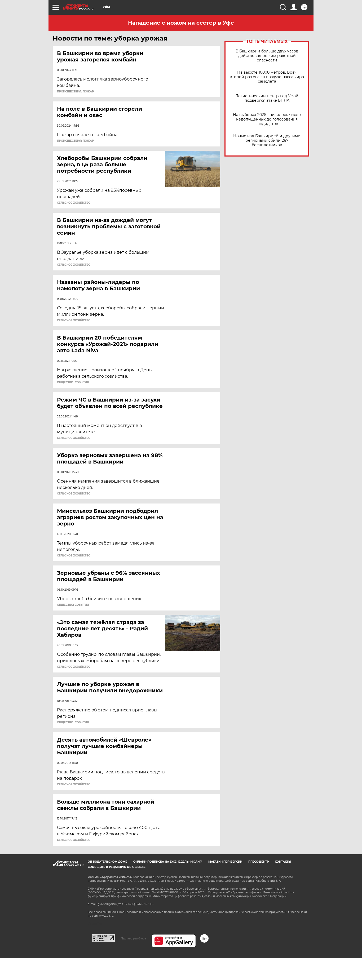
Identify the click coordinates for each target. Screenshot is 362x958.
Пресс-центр (258, 861)
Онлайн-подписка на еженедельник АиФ (167, 861)
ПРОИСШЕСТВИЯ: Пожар (75, 91)
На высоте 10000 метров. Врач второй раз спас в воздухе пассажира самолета (267, 77)
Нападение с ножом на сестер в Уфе (181, 23)
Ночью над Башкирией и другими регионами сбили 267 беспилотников (267, 140)
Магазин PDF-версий (225, 861)
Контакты (283, 861)
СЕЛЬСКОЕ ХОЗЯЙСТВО (73, 203)
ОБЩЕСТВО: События (73, 382)
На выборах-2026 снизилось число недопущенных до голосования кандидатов (267, 119)
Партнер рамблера (133, 938)
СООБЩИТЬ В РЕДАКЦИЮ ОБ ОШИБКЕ (116, 867)
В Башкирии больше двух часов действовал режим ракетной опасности (267, 56)
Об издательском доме (107, 861)
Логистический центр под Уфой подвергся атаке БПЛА (266, 98)
